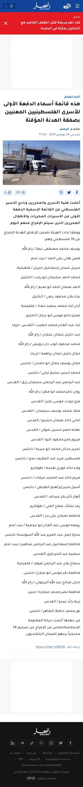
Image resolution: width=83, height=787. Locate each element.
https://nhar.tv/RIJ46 (50, 647)
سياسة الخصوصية (58, 759)
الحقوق (57, 772)
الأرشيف (34, 759)
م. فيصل (66, 129)
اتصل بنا (15, 753)
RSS (20, 759)
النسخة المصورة (68, 753)
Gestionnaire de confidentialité (41, 765)
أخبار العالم (72, 97)
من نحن (31, 753)
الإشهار (47, 753)
